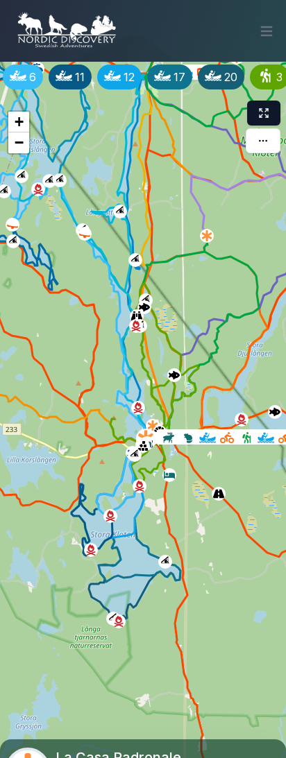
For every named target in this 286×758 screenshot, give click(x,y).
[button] (166, 472)
